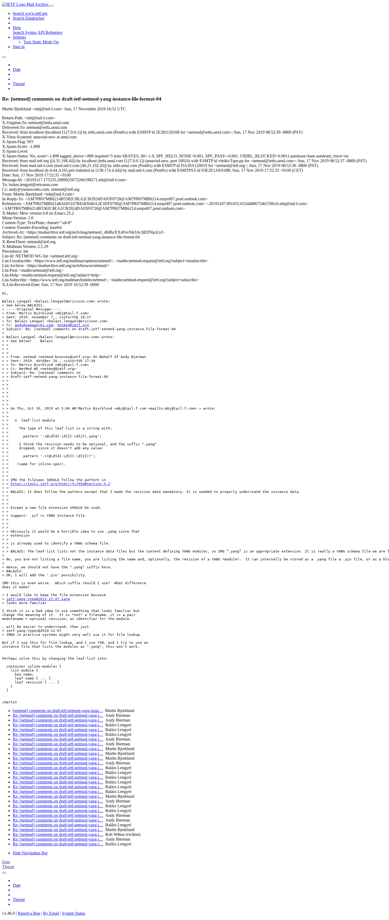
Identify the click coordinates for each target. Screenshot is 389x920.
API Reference (50, 32)
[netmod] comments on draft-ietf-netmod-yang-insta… (58, 710)
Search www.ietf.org (30, 13)
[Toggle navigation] (51, 6)
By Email (51, 913)
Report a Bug (29, 913)
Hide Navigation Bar (30, 853)
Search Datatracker (28, 18)
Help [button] (17, 27)
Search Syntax (25, 32)
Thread (19, 83)
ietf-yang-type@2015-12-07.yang (38, 599)
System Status (73, 913)
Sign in (19, 46)
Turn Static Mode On (41, 42)
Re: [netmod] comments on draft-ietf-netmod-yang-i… (58, 715)
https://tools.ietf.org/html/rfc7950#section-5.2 (60, 484)
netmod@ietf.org (73, 325)
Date (17, 69)
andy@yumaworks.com (34, 325)
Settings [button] (19, 37)
